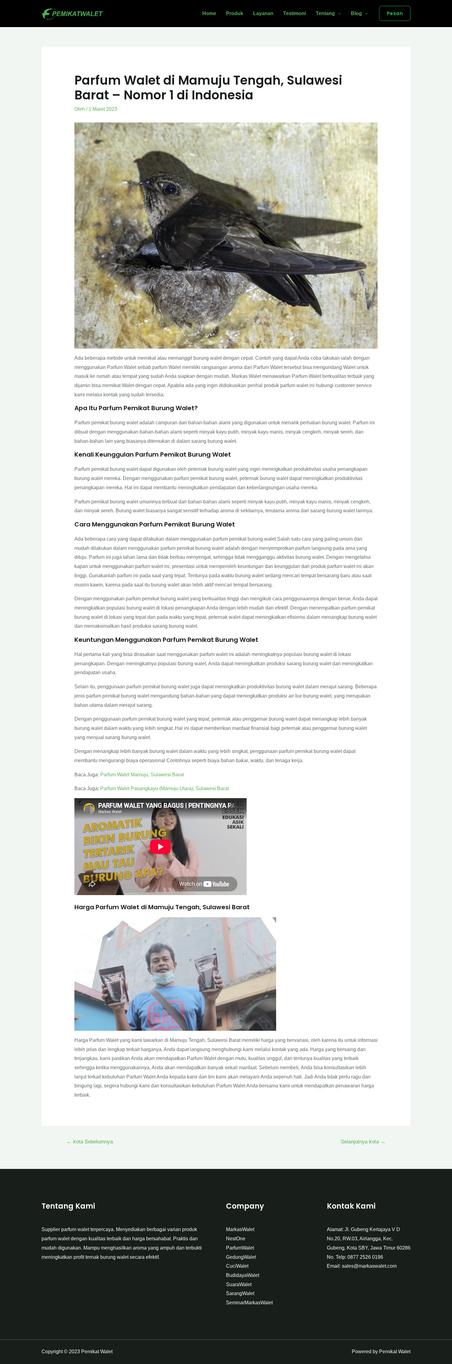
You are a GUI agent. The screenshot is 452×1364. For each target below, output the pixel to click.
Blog (356, 13)
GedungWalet (241, 1257)
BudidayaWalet (242, 1275)
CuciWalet (237, 1266)
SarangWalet (240, 1293)
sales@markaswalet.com (369, 1266)
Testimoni (294, 13)
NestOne (235, 1238)
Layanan (263, 13)
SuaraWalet (239, 1284)
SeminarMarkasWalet (249, 1302)
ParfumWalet (240, 1247)
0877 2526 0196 (365, 1257)
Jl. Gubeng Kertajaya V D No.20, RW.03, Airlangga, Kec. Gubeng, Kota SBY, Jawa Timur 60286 (368, 1238)
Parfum (108, 788)
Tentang (325, 13)
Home (209, 13)
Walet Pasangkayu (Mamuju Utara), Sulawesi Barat (173, 788)
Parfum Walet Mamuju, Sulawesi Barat (142, 774)
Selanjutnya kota (363, 1142)
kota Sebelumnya (89, 1142)
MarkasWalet (240, 1229)
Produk (234, 13)
